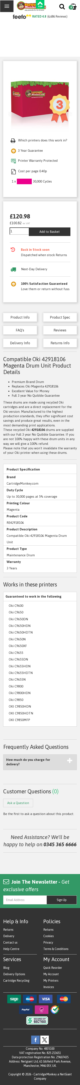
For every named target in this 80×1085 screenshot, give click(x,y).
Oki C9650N (17, 639)
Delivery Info (20, 343)
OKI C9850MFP (19, 720)
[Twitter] (44, 1039)
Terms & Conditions (55, 949)
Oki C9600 (16, 605)
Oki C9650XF (18, 646)
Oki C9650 (16, 612)
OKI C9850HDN (20, 706)
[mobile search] (62, 7)
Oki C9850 (16, 700)
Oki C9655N (17, 679)
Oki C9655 (16, 653)
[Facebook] (35, 1039)
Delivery (8, 936)
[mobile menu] (7, 6)
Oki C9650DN (18, 619)
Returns (8, 929)
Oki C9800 (16, 686)
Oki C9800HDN (20, 693)
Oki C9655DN (18, 659)
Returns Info (60, 343)
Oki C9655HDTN (21, 673)
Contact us (10, 942)
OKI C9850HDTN (21, 713)
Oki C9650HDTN (21, 632)
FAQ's (20, 330)
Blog (6, 967)
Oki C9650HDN (20, 626)
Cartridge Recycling (16, 980)
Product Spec (60, 317)
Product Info (20, 317)
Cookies (48, 936)
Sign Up (62, 900)
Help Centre (11, 949)
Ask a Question (18, 803)
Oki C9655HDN (20, 666)
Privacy (48, 942)
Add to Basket (49, 231)
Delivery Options (14, 974)
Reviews (60, 330)
